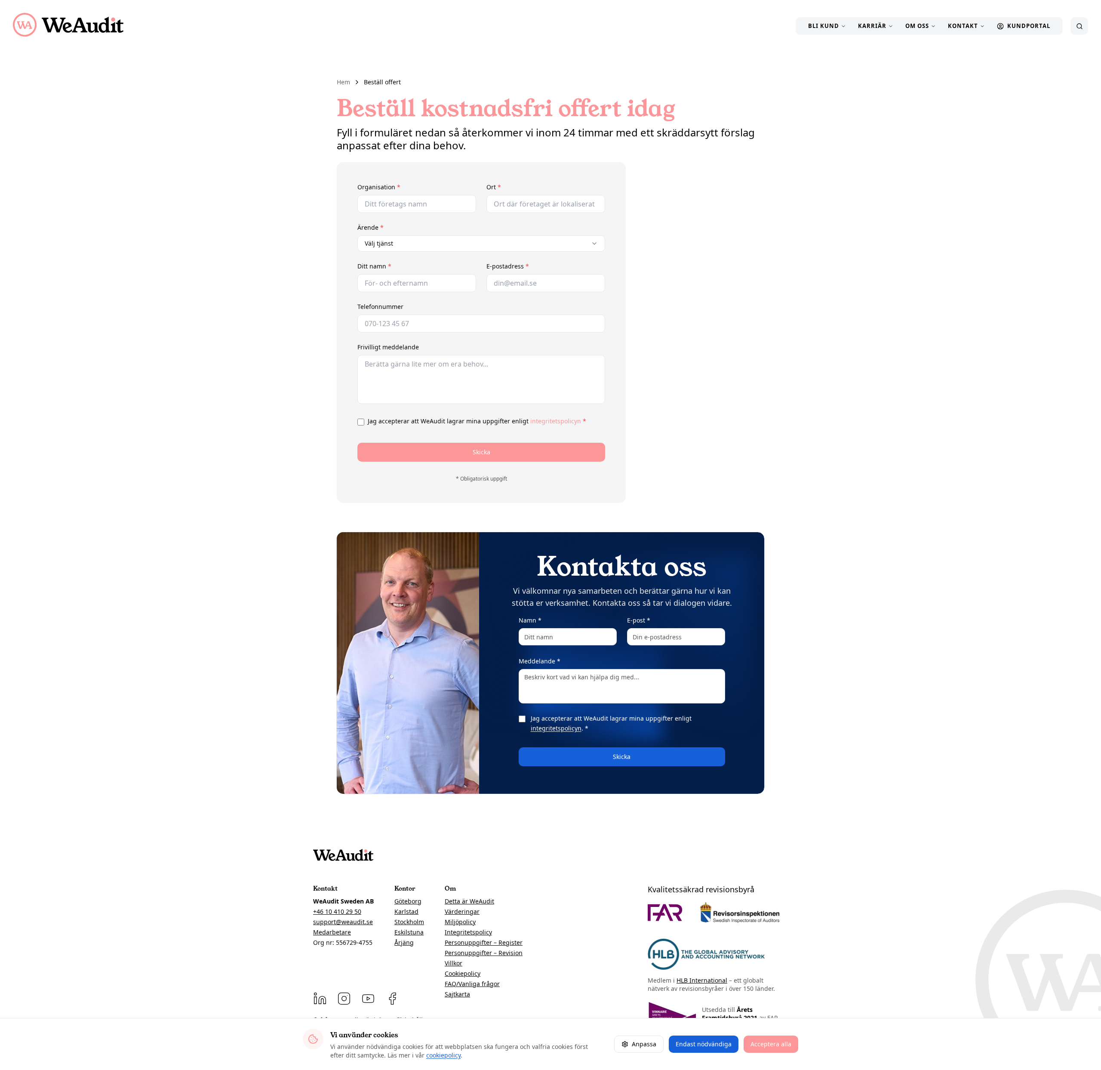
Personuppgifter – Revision (484, 953)
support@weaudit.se (343, 922)
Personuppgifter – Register (484, 942)
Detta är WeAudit (469, 901)
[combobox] (481, 243)
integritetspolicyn (555, 421)
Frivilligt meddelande (388, 347)
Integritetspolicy (468, 932)
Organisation (398, 187)
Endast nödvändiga (704, 1044)
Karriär (872, 26)
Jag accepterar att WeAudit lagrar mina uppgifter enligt (477, 421)
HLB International (702, 980)
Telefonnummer (380, 306)
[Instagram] (344, 998)
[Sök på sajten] (1079, 26)
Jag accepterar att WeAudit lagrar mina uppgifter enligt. (611, 723)
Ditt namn (394, 266)
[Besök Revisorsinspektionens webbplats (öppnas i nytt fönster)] (739, 912)
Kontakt (963, 26)
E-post (638, 620)
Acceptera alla (770, 1044)
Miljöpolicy (460, 922)
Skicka (481, 452)
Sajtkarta (457, 994)
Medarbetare (332, 932)
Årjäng (404, 942)
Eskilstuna (409, 932)
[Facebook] (392, 998)
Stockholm (409, 922)
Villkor (453, 963)
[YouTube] (368, 998)
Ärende (390, 227)
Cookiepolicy (462, 973)
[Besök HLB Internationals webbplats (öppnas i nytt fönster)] (706, 954)
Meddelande (539, 661)
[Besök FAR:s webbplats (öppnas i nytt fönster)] (665, 912)
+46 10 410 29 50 (337, 911)
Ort (513, 187)
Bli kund (823, 26)
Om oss (917, 26)
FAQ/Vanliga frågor (472, 984)
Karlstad (406, 911)
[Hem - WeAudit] (68, 25)
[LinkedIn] (320, 998)
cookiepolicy (443, 1055)
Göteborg (407, 901)
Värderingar (462, 911)
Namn (530, 620)
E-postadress (527, 266)
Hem (343, 82)
